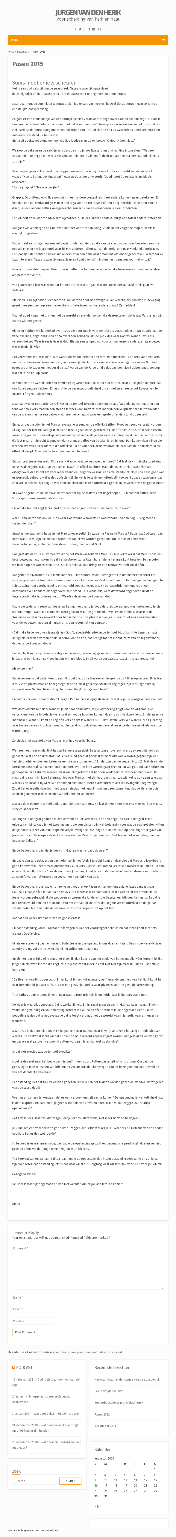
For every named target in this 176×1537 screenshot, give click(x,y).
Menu (14, 40)
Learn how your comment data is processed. (92, 1352)
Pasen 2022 (102, 1414)
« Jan (97, 1506)
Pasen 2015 (23, 51)
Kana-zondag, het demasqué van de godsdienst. (127, 1379)
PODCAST (24, 1367)
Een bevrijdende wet (108, 1391)
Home (11, 51)
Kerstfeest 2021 (105, 1426)
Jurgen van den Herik (88, 12)
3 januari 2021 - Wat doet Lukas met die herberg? (46, 1414)
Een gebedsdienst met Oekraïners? (118, 1403)
